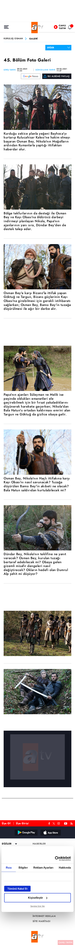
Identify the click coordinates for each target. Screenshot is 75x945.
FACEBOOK (49, 823)
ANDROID (26, 832)
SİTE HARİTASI (41, 921)
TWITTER (54, 823)
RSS (72, 823)
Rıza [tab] (8, 867)
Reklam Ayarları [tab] (43, 867)
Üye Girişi (22, 823)
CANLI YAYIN (65, 942)
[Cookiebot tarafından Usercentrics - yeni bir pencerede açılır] (55, 858)
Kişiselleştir (35, 897)
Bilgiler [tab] (23, 867)
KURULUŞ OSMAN (13, 38)
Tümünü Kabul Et (17, 888)
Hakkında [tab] (65, 867)
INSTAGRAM (59, 823)
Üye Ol (6, 823)
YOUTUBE (65, 823)
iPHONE (50, 832)
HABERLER (39, 843)
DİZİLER (6, 843)
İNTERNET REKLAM (44, 916)
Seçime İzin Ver (37, 906)
